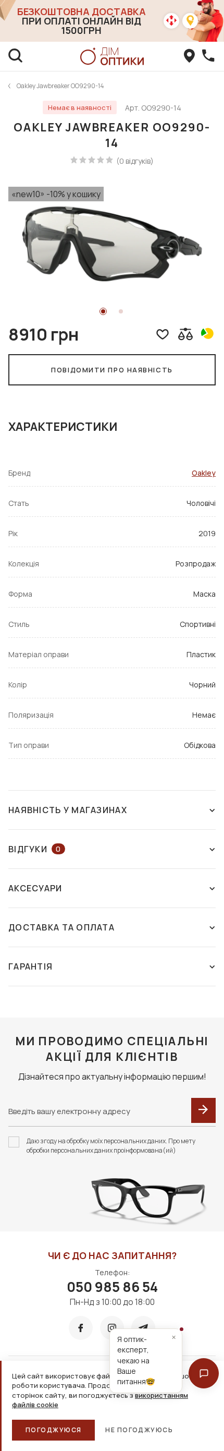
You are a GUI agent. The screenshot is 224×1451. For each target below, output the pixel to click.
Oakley (204, 473)
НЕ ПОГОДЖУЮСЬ (139, 1429)
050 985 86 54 (112, 1286)
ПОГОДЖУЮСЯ (53, 1429)
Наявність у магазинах (67, 810)
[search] (15, 56)
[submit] (203, 1110)
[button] (204, 1373)
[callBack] (208, 56)
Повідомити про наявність (111, 369)
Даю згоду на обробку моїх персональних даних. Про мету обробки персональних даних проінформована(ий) (111, 1145)
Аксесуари (35, 888)
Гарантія (30, 966)
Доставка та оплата (61, 927)
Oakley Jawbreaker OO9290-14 (60, 85)
